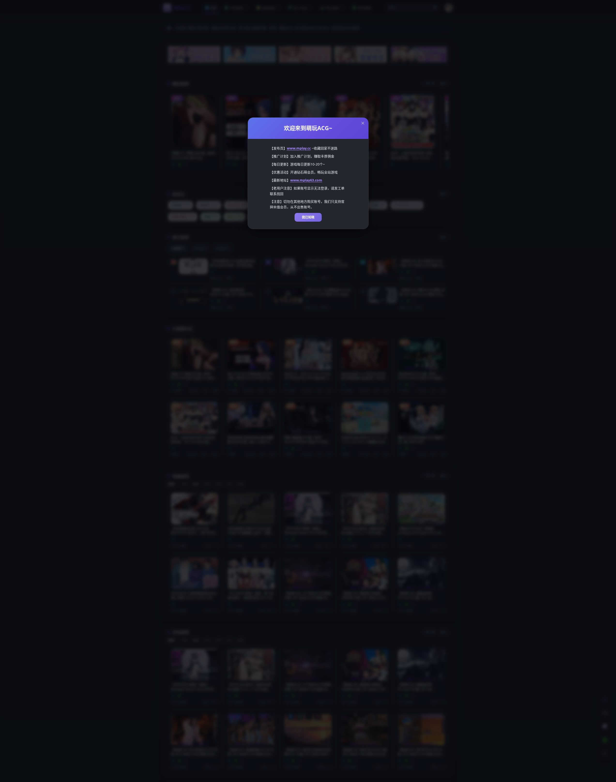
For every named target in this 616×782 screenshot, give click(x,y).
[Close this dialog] (363, 123)
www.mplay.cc (299, 148)
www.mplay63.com (306, 180)
